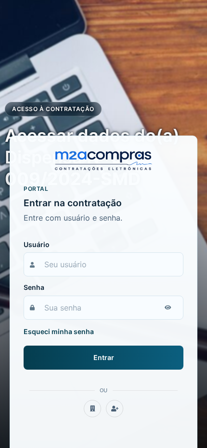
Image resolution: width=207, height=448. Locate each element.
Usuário (37, 244)
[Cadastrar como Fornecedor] (114, 408)
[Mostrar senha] (168, 308)
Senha (34, 287)
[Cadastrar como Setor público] (92, 408)
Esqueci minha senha (59, 331)
